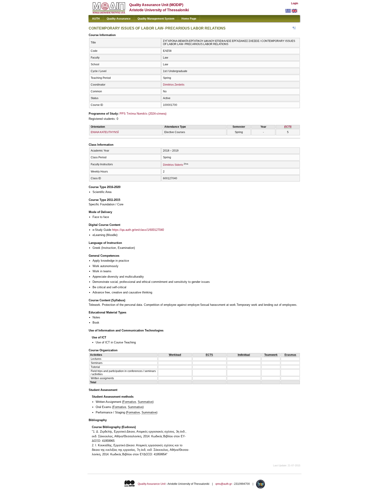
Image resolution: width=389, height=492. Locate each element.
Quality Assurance (119, 18)
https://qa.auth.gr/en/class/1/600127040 (138, 229)
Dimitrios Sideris (173, 164)
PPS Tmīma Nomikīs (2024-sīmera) (143, 113)
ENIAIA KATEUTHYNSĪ (105, 132)
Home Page (188, 18)
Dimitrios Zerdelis (173, 84)
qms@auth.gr (223, 483)
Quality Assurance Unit (151, 483)
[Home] (109, 12)
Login (294, 3)
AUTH (96, 18)
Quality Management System (156, 18)
